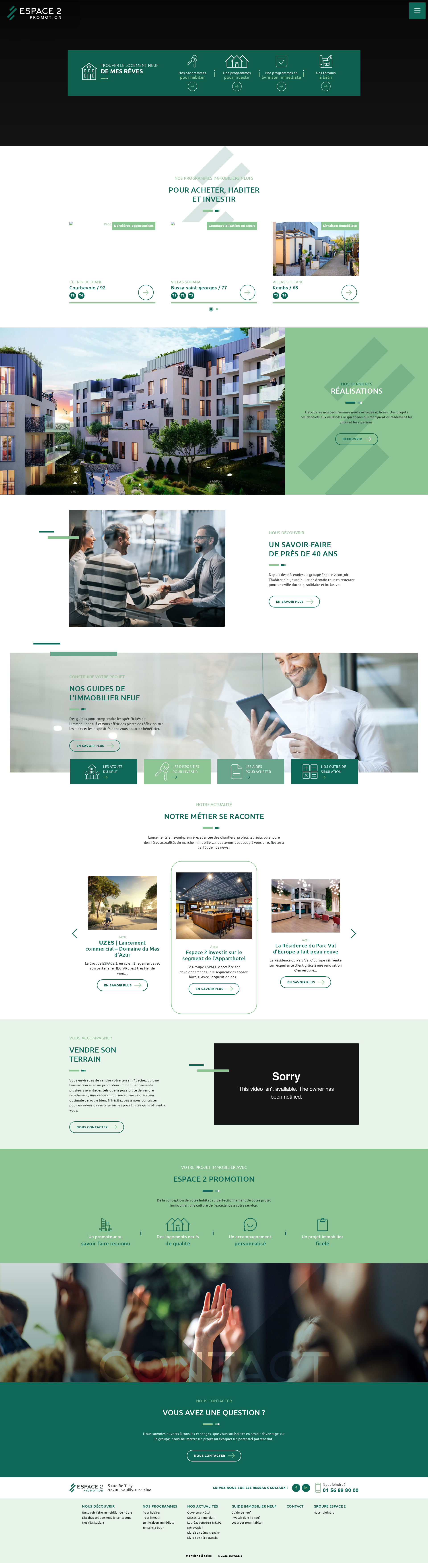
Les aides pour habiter (247, 1522)
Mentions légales (199, 1555)
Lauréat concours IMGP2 (204, 1522)
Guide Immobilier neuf (254, 1506)
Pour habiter (151, 1512)
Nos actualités (202, 1506)
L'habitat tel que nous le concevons (106, 1517)
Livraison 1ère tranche (202, 1537)
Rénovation (195, 1527)
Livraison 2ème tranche (203, 1532)
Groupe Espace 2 (330, 1506)
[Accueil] (34, 12)
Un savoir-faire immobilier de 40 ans (107, 1512)
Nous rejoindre (324, 1512)
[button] (211, 309)
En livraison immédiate (158, 1522)
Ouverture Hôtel (198, 1512)
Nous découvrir (98, 1506)
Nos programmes (160, 1506)
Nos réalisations (93, 1522)
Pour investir (151, 1517)
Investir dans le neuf (246, 1517)
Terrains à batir (153, 1527)
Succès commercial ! (201, 1517)
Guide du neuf (241, 1512)
